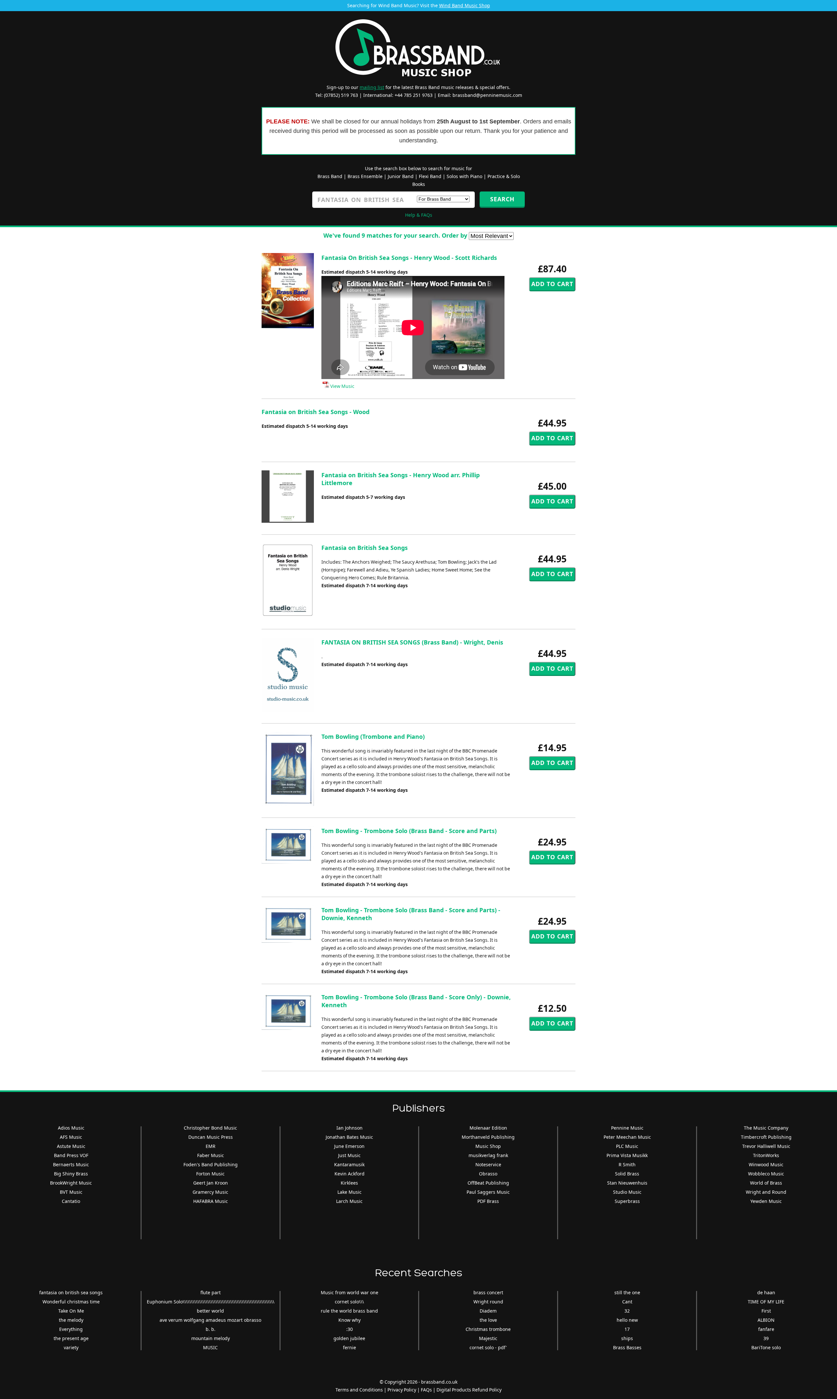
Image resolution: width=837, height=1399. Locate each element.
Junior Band (401, 176)
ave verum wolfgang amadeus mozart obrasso (210, 1320)
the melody (71, 1320)
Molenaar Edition (488, 1128)
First (766, 1311)
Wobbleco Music (766, 1174)
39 (766, 1338)
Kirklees (349, 1183)
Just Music (349, 1155)
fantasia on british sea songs (71, 1292)
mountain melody (210, 1338)
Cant (627, 1302)
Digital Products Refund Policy (469, 1390)
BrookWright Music (71, 1183)
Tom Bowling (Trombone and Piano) (373, 736)
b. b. (210, 1329)
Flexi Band (430, 176)
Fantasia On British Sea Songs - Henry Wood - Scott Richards (409, 258)
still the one (627, 1292)
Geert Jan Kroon (210, 1183)
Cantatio (71, 1201)
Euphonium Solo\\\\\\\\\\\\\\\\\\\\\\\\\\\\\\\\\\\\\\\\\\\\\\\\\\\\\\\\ (210, 1302)
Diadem (488, 1311)
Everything (71, 1329)
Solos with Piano (464, 176)
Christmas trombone (488, 1329)
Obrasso (488, 1174)
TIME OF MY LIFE (766, 1302)
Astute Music (71, 1146)
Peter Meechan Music (627, 1137)
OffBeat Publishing (488, 1183)
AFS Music (71, 1137)
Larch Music (349, 1201)
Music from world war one (349, 1292)
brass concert (488, 1292)
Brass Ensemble (365, 176)
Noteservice (488, 1164)
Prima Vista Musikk (627, 1155)
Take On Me (71, 1311)
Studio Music (627, 1192)
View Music (341, 386)
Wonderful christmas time (71, 1302)
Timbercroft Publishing (766, 1137)
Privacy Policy (401, 1390)
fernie (349, 1347)
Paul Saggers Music (488, 1192)
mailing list (372, 87)
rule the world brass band (349, 1311)
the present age (71, 1338)
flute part (210, 1292)
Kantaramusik (349, 1164)
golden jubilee (349, 1338)
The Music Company (766, 1128)
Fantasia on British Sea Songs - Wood (315, 412)
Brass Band (329, 176)
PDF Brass (488, 1201)
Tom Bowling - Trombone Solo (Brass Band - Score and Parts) (409, 831)
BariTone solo (766, 1347)
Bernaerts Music (71, 1164)
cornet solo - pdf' (488, 1347)
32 (627, 1311)
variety (71, 1347)
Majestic (488, 1338)
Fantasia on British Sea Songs (364, 548)
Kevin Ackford (349, 1174)
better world (210, 1311)
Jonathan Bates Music (349, 1137)
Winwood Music (766, 1164)
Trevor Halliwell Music (766, 1146)
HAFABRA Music (210, 1201)
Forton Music (210, 1174)
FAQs (426, 1390)
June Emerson (349, 1146)
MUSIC (210, 1347)
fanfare (766, 1329)
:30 (349, 1329)
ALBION (766, 1320)
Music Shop (488, 1146)
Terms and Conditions (359, 1390)
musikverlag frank (488, 1155)
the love (488, 1320)
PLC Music (627, 1146)
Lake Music (349, 1192)
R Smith (627, 1164)
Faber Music (210, 1155)
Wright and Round (766, 1192)
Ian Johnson (349, 1128)
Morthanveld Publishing (488, 1137)
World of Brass (766, 1183)
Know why (349, 1320)
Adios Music (71, 1128)
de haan (766, 1292)
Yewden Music (766, 1201)
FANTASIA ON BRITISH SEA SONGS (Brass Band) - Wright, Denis (412, 642)
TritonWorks (766, 1155)
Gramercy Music (210, 1192)
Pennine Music (627, 1128)
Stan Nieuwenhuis (627, 1183)
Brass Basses (627, 1347)
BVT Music (71, 1192)
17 (627, 1329)
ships (627, 1338)
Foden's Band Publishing (210, 1164)
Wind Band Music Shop (464, 5)
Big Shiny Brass (71, 1174)
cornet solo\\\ (349, 1302)
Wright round (488, 1302)
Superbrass (627, 1201)
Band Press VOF (71, 1155)
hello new (627, 1320)
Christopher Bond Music (210, 1128)
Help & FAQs (418, 215)
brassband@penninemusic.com (487, 95)
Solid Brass (627, 1174)
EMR (210, 1146)
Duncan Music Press (210, 1137)
